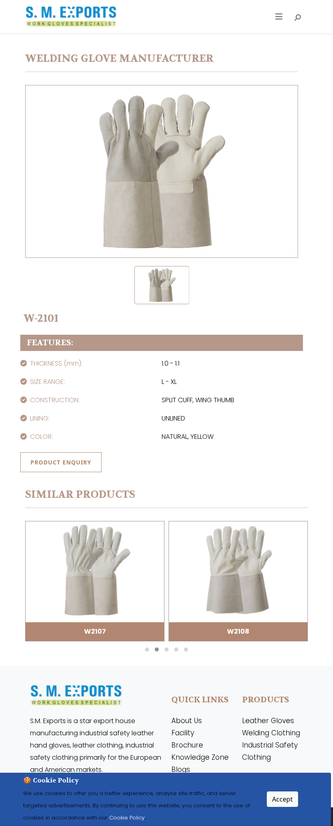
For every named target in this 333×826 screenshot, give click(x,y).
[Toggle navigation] (279, 16)
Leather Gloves (268, 721)
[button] (147, 649)
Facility (182, 733)
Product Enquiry (60, 462)
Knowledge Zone (200, 757)
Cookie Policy (126, 818)
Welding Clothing (271, 733)
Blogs (180, 769)
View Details (94, 581)
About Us (186, 721)
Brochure (187, 745)
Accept (282, 799)
